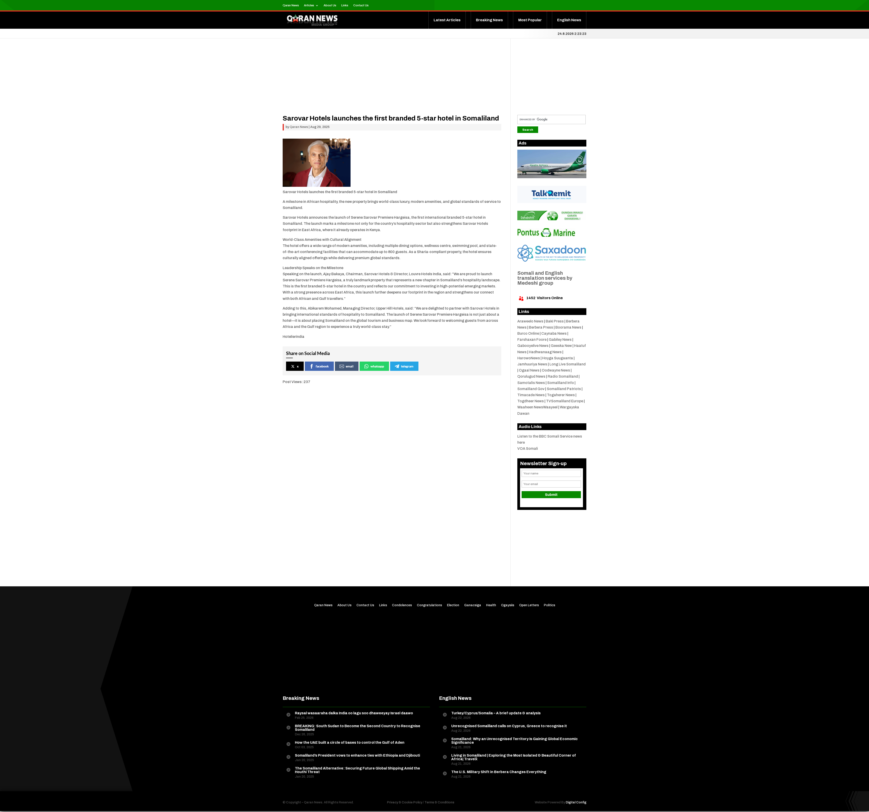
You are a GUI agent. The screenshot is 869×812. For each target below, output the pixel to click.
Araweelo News (530, 321)
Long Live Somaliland (567, 364)
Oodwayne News (556, 370)
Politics (549, 605)
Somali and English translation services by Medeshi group (544, 278)
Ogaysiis (507, 605)
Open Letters (529, 605)
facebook (322, 366)
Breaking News (489, 20)
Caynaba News (554, 333)
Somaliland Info (560, 383)
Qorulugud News (531, 376)
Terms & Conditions (439, 802)
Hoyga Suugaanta (557, 358)
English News (569, 20)
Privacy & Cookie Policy (404, 802)
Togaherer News (561, 395)
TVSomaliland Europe (564, 401)
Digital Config (576, 802)
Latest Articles (447, 20)
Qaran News (291, 5)
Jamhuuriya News (532, 364)
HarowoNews (528, 358)
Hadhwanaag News (545, 352)
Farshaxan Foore (532, 339)
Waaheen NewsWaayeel (537, 407)
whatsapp (377, 366)
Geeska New (561, 346)
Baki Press (555, 321)
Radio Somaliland (563, 376)
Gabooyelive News (533, 346)
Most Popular (530, 20)
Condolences (402, 605)
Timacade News (531, 395)
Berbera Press (541, 327)
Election (453, 605)
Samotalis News (531, 383)
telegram (407, 366)
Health (491, 605)
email (349, 366)
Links (344, 5)
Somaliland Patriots (564, 389)
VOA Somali (527, 448)
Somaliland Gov (530, 389)
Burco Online (528, 333)
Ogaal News (529, 370)
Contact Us (361, 5)
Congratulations (429, 605)
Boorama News (568, 327)
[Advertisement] (392, 83)
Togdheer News (530, 401)
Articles (309, 5)
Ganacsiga (472, 605)
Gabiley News (560, 339)
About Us (330, 5)
